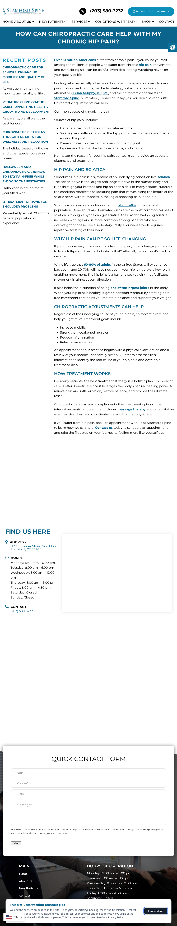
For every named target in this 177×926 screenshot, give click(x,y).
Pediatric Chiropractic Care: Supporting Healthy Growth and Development (26, 106)
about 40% (127, 205)
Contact (166, 22)
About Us (22, 22)
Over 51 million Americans (75, 60)
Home (8, 22)
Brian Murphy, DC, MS (90, 93)
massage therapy (132, 409)
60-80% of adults (97, 264)
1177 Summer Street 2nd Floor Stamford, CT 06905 (34, 548)
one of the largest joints (129, 288)
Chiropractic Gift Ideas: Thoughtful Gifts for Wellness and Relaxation (25, 136)
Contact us (103, 428)
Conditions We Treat (114, 22)
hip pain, (145, 65)
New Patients (51, 22)
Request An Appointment (152, 11)
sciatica (163, 177)
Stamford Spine (66, 98)
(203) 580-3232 (106, 11)
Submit (16, 843)
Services (79, 22)
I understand (155, 911)
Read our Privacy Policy (110, 917)
